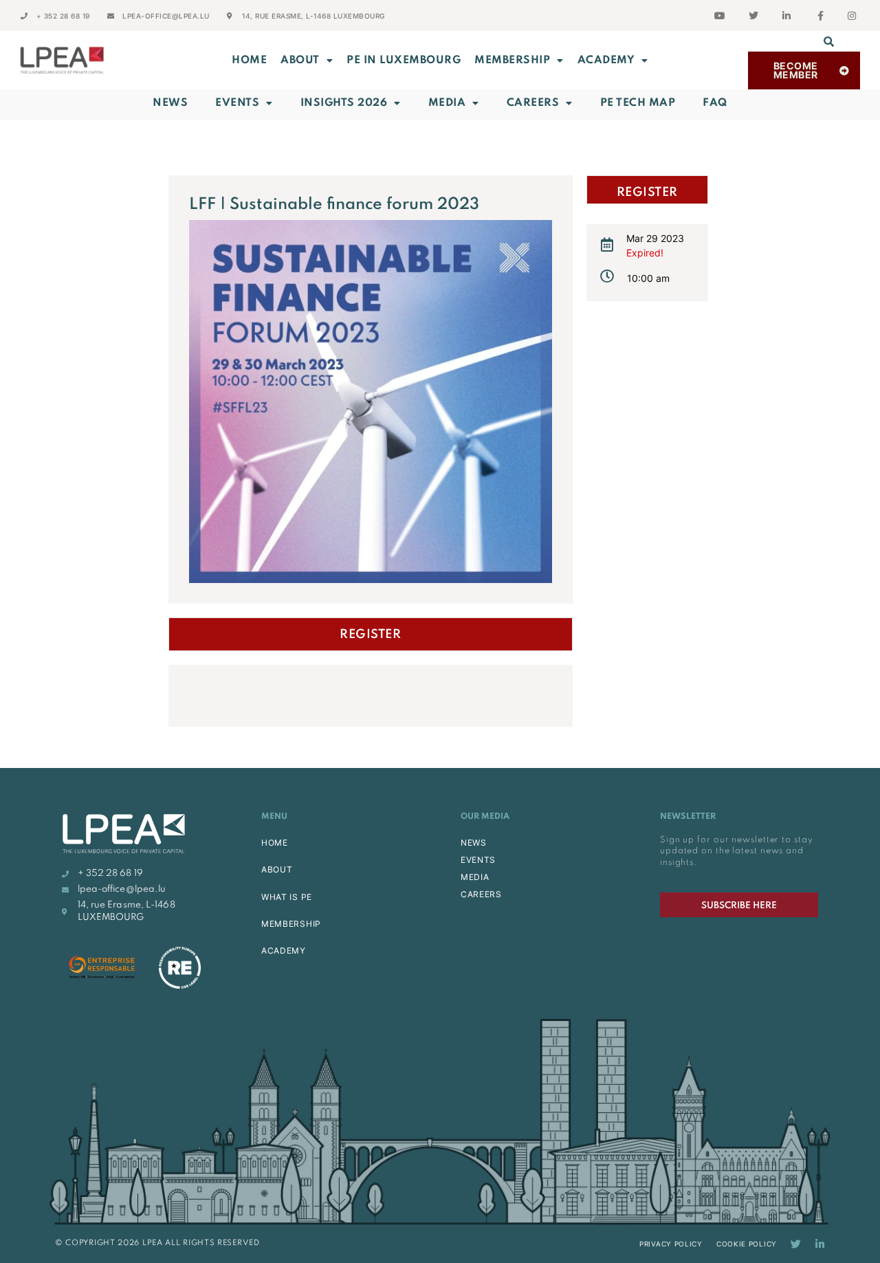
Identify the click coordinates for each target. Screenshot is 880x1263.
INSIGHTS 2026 (344, 103)
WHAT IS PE (286, 897)
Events (237, 103)
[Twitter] (796, 1244)
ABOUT (300, 60)
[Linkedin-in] (820, 1244)
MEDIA (475, 877)
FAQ (715, 103)
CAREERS (481, 894)
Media (447, 103)
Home (249, 60)
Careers (533, 103)
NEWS (474, 842)
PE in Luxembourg (403, 60)
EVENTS (478, 860)
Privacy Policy (671, 1244)
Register (370, 634)
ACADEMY (606, 60)
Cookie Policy (746, 1244)
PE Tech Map (638, 103)
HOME (274, 842)
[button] (829, 41)
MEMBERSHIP (512, 60)
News (170, 103)
